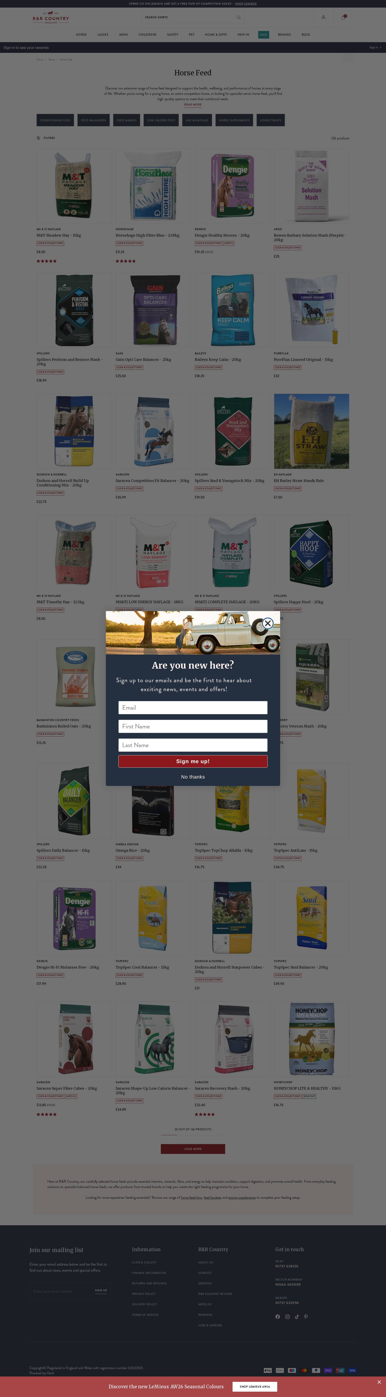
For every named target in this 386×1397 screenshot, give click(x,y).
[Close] (379, 1382)
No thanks (193, 777)
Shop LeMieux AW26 (255, 1387)
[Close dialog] (267, 623)
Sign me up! (193, 761)
